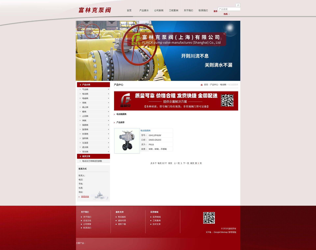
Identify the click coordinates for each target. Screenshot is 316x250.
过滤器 (85, 143)
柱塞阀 (85, 134)
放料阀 (85, 138)
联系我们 (203, 10)
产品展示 (144, 10)
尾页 (192, 163)
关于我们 (188, 10)
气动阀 (85, 89)
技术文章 (157, 224)
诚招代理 (122, 220)
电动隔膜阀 (121, 114)
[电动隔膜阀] (127, 152)
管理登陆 (232, 232)
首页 (129, 10)
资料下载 (122, 224)
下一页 (186, 163)
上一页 (177, 163)
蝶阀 (84, 112)
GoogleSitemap (221, 232)
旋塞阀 (85, 129)
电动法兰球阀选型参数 (92, 161)
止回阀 (85, 116)
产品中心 (214, 84)
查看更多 (85, 196)
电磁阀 (85, 98)
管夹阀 (85, 152)
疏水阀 (85, 147)
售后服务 (122, 217)
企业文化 (87, 220)
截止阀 (85, 107)
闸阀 (84, 120)
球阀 (84, 103)
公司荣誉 (87, 224)
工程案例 (173, 10)
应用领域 (157, 217)
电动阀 (85, 94)
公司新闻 (158, 10)
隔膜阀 (85, 125)
